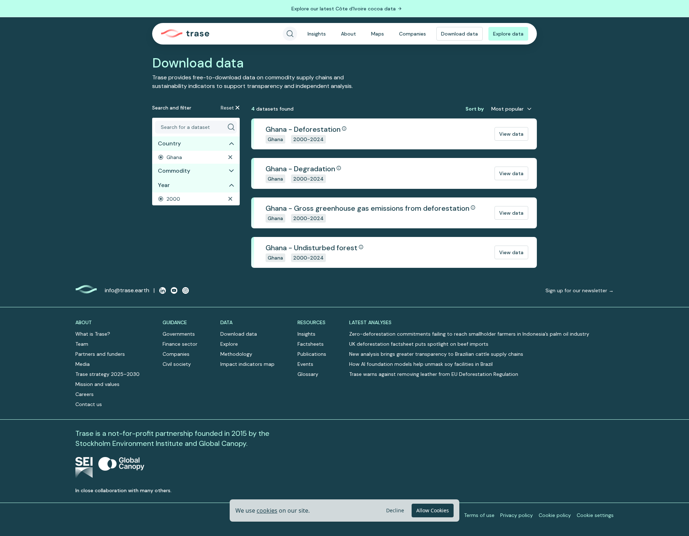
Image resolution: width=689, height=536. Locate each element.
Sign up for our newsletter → (579, 290)
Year (164, 185)
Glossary (307, 374)
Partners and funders (100, 354)
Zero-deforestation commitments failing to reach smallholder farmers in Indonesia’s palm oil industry (469, 334)
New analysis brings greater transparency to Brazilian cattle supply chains (436, 354)
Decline (395, 510)
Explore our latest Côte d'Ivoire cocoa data (343, 8)
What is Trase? (92, 334)
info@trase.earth (127, 290)
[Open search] (290, 34)
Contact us (88, 404)
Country (169, 143)
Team (81, 344)
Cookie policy (555, 515)
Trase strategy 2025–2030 (107, 374)
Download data (459, 34)
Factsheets (310, 344)
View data (511, 134)
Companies (412, 34)
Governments (179, 334)
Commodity (174, 170)
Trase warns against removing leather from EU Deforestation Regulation (433, 374)
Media (82, 364)
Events (305, 364)
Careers (84, 394)
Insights (317, 34)
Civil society (177, 364)
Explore (229, 344)
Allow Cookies (432, 510)
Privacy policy (516, 515)
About (348, 34)
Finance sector (180, 344)
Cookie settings (595, 515)
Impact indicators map (247, 364)
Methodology (236, 354)
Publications (311, 354)
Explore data (508, 34)
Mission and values (97, 384)
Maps (377, 34)
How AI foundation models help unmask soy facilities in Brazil (421, 364)
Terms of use (479, 515)
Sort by (474, 109)
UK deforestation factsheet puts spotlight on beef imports (418, 344)
